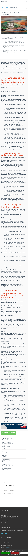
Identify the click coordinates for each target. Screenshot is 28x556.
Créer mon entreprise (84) (8, 485)
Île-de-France (4, 454)
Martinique (4, 455)
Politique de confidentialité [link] (14, 554)
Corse (3, 447)
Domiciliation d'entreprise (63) (9, 490)
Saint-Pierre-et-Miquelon (7, 468)
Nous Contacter (4, 533)
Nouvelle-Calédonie (6, 460)
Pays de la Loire (5, 463)
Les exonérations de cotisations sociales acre (13, 40)
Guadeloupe (4, 450)
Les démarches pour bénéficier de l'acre (12, 41)
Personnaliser (23, 552)
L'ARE (5, 47)
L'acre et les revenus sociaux (9, 53)
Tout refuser (15, 552)
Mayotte (4, 456)
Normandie (4, 457)
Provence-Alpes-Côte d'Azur (7, 465)
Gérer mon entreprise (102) (8, 488)
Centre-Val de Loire (6, 446)
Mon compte (24, 1)
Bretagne (4, 445)
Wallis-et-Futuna (5, 469)
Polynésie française (6, 464)
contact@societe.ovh (9, 547)
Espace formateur (23, 3)
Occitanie (4, 461)
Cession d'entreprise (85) (8, 493)
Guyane (3, 451)
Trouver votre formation (8, 432)
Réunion (4, 467)
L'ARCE (5, 49)
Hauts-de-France (5, 452)
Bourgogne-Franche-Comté (7, 443)
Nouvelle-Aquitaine (6, 459)
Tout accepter (5, 552)
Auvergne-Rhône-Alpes (6, 442)
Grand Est (4, 448)
